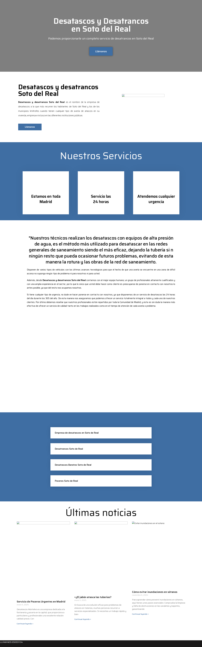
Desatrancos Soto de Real (69, 449)
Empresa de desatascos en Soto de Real (77, 433)
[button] (101, 432)
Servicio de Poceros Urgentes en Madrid (41, 602)
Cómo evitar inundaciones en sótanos (154, 592)
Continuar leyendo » (25, 623)
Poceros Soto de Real (66, 481)
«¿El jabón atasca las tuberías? (92, 597)
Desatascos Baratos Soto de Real (73, 465)
